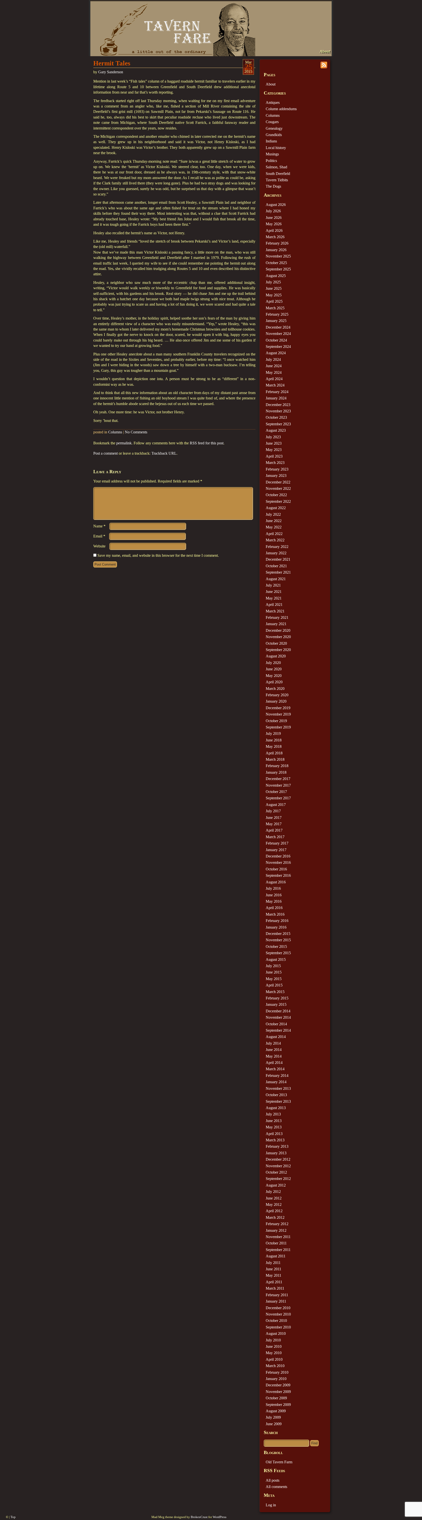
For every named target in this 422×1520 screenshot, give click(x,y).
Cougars (272, 122)
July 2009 (273, 1417)
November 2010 (278, 1314)
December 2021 (278, 559)
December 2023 (278, 405)
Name (99, 526)
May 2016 (274, 901)
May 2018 (274, 746)
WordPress (219, 1517)
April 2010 (274, 1359)
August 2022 (276, 508)
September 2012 (278, 1179)
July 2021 (273, 585)
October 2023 (276, 417)
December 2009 (278, 1385)
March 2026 (275, 237)
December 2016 (278, 856)
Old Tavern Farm (279, 1462)
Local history (276, 148)
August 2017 (276, 805)
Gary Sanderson (110, 72)
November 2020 (278, 637)
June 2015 (274, 972)
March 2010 (275, 1366)
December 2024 (278, 327)
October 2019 (276, 721)
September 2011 (278, 1250)
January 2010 (276, 1379)
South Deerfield (278, 173)
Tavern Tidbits (277, 180)
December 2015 (278, 933)
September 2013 (278, 1101)
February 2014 (277, 1075)
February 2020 (277, 695)
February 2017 (277, 843)
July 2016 (273, 888)
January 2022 (276, 553)
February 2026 (277, 243)
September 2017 (278, 798)
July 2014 (273, 1043)
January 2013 (276, 1153)
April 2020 (274, 682)
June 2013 (274, 1121)
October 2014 (276, 1024)
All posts (272, 1480)
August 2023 (276, 430)
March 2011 (275, 1288)
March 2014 (275, 1069)
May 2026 (274, 224)
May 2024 (274, 372)
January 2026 (276, 250)
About (325, 51)
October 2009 (276, 1398)
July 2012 (273, 1191)
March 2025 (275, 308)
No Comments (136, 432)
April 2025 (274, 301)
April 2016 (274, 908)
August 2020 (276, 656)
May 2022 (274, 527)
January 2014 (276, 1082)
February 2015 (277, 998)
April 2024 (274, 379)
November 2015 (278, 940)
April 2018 (274, 753)
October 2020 (276, 643)
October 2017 (276, 792)
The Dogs (273, 186)
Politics (271, 161)
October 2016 (276, 869)
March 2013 (275, 1140)
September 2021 (278, 572)
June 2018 (274, 740)
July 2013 (273, 1114)
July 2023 (273, 437)
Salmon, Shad (276, 167)
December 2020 (278, 630)
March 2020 (275, 688)
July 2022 (273, 514)
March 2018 (275, 759)
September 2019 (278, 727)
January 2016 (276, 927)
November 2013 (278, 1088)
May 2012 (274, 1204)
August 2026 (276, 205)
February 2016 (277, 921)
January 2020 (276, 701)
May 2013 (274, 1127)
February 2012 (277, 1224)
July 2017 (273, 811)
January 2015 (276, 1004)
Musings (272, 154)
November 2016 (278, 862)
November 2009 (278, 1392)
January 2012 (276, 1230)
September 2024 (278, 346)
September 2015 (278, 953)
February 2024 (277, 392)
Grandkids (274, 135)
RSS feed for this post (206, 443)
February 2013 (277, 1146)
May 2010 (274, 1353)
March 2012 (275, 1217)
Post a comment (105, 453)
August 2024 (276, 353)
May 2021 (274, 598)
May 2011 (273, 1275)
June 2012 (274, 1198)
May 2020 (274, 676)
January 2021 (276, 624)
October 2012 (276, 1172)
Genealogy (274, 128)
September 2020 (278, 650)
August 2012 (276, 1185)
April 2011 (274, 1282)
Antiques (273, 102)
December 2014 (278, 1011)
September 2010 (278, 1327)
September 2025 (278, 269)
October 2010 (276, 1320)
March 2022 (275, 540)
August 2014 (276, 1037)
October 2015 (276, 946)
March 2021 (275, 611)
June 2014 (274, 1050)
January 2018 (276, 772)
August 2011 (275, 1256)
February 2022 (277, 547)
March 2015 (275, 992)
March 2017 (275, 837)
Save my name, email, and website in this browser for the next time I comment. (158, 555)
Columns (115, 432)
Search (271, 1432)
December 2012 (278, 1159)
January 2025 (276, 321)
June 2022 (274, 521)
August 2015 (276, 959)
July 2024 (273, 359)
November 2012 (278, 1166)
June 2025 (274, 288)
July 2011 (273, 1263)
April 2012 (274, 1211)
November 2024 (278, 334)
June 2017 (274, 817)
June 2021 (274, 591)
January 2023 (276, 475)
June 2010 (274, 1346)
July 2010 (273, 1340)
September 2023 (278, 424)
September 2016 (278, 875)
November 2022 (278, 488)
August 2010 (276, 1333)
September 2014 (278, 1030)
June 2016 (274, 895)
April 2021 (274, 604)
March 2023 (275, 462)
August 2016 (276, 882)
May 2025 (274, 295)
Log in (271, 1505)
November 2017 (278, 785)
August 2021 (276, 579)
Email (99, 536)
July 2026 (273, 211)
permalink (124, 443)
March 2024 (275, 385)
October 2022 (276, 495)
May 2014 (274, 1056)
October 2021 (276, 566)
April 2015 (274, 985)
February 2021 (277, 617)
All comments (276, 1487)
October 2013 (276, 1095)
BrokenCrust (199, 1517)
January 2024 (276, 398)
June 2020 (274, 669)
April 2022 (274, 534)
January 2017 (276, 850)
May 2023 (274, 450)
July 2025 (273, 282)
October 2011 (276, 1243)
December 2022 (278, 482)
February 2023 (277, 469)
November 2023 (278, 411)
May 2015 (274, 979)
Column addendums (281, 109)
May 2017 (274, 824)
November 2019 (278, 714)
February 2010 (277, 1372)
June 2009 (274, 1424)
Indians (271, 141)
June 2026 (274, 217)
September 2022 (278, 501)
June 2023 (274, 443)
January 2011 (276, 1301)
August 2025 (276, 276)
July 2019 (273, 733)
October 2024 (276, 340)
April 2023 (274, 456)
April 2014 (274, 1062)
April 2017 (274, 830)
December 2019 (278, 708)
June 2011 (273, 1269)
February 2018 (277, 766)
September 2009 (278, 1404)
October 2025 (276, 263)
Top (13, 1517)
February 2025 (277, 314)
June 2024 (274, 366)
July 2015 (273, 966)
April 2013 (274, 1134)
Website (99, 546)
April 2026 (274, 230)
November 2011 (278, 1237)
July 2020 (273, 663)
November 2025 (278, 256)
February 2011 (277, 1295)
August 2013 (276, 1108)
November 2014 (278, 1017)
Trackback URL (164, 453)
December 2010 (278, 1308)
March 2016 (275, 914)
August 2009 (276, 1411)
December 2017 (278, 779)
